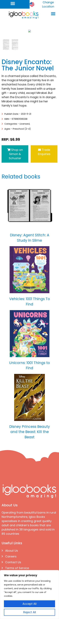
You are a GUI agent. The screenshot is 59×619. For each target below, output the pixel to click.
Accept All (29, 604)
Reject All (29, 612)
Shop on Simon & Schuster (16, 154)
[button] (12, 3)
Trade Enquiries (44, 152)
